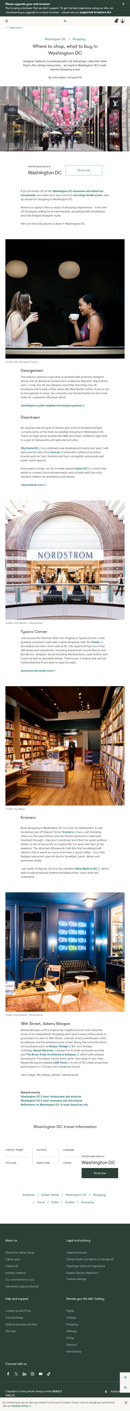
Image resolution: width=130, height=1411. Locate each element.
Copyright (10, 1391)
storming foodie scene (87, 195)
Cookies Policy (20, 1405)
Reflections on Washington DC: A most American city (54, 1104)
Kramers (68, 832)
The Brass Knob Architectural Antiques (51, 1054)
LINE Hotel (60, 1062)
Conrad (55, 452)
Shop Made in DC (86, 868)
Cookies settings (76, 1279)
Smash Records (43, 1050)
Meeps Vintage (59, 1046)
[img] (123, 4)
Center (96, 642)
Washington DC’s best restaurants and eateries (51, 1096)
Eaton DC (81, 468)
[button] (126, 1402)
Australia (116, 1391)
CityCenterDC (30, 448)
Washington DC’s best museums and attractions (51, 1100)
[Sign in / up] (123, 21)
